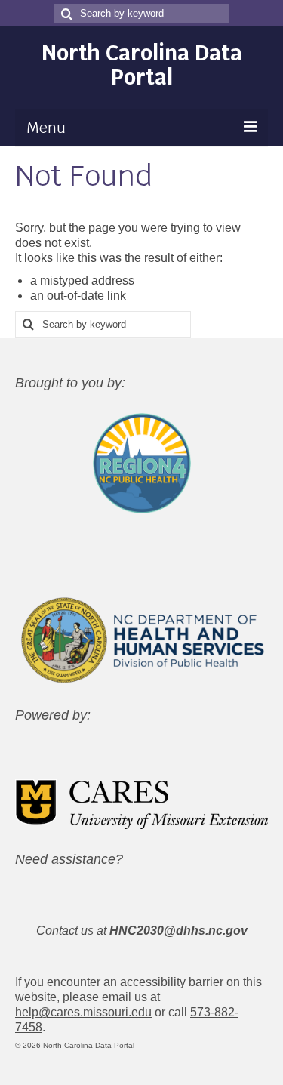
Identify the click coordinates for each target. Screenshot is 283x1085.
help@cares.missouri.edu (83, 1012)
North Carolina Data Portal (142, 65)
